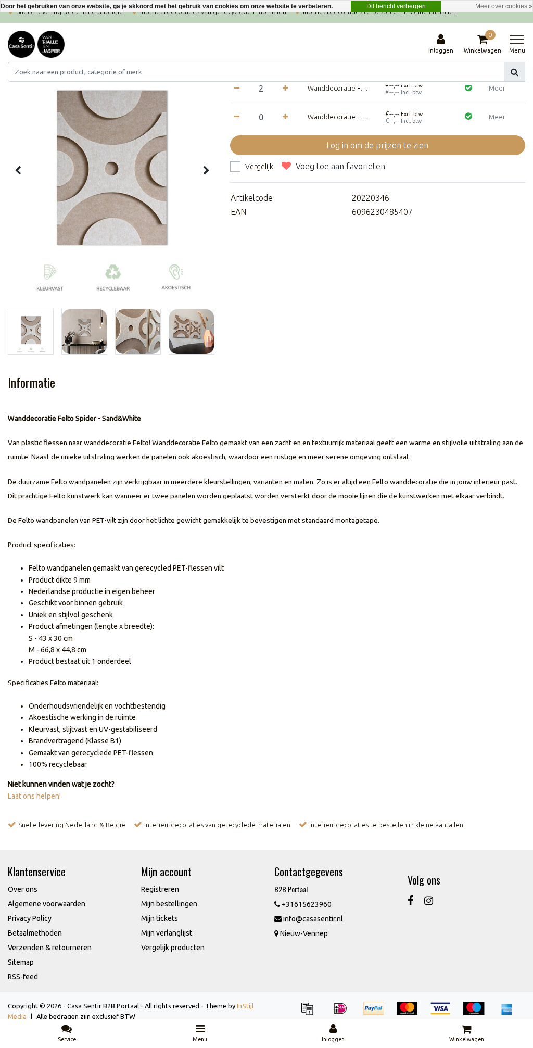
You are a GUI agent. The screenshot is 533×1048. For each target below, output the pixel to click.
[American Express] (509, 1013)
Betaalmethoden (35, 933)
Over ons (22, 889)
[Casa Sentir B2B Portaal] (36, 44)
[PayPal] (377, 1013)
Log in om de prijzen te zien (377, 145)
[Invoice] (310, 1013)
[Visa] (444, 1013)
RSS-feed (23, 977)
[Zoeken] (514, 72)
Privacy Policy (30, 918)
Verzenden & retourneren (50, 947)
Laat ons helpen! (34, 796)
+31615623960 (306, 904)
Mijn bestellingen (169, 904)
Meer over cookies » (503, 6)
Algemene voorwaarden (46, 904)
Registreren (160, 889)
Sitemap (21, 962)
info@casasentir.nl (313, 919)
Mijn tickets (159, 918)
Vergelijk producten (173, 947)
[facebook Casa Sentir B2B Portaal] (410, 900)
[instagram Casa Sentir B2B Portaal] (428, 900)
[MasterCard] (410, 1013)
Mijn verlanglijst (166, 933)
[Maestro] (477, 1013)
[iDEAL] (344, 1013)
